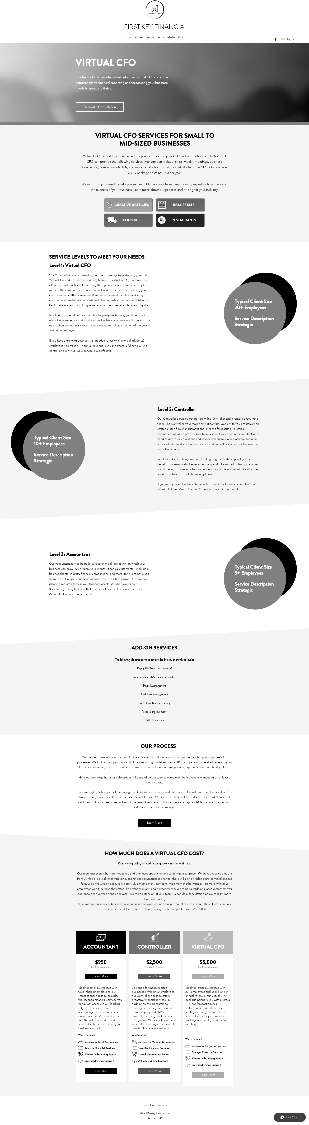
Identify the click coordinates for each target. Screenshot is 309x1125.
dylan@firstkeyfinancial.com (155, 1113)
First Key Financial (155, 1105)
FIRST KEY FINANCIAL (155, 26)
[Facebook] (275, 39)
